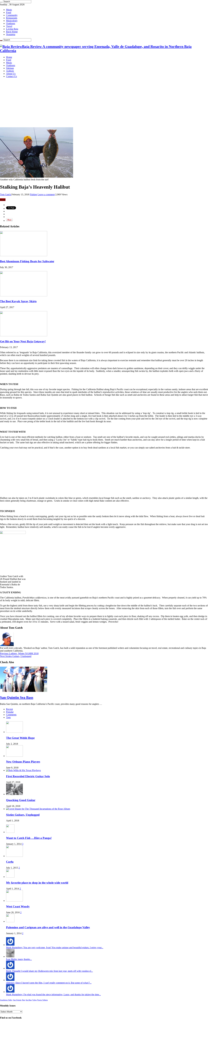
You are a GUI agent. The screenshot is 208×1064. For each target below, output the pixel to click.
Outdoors (10, 23)
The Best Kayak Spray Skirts (18, 301)
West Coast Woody (18, 906)
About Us (11, 73)
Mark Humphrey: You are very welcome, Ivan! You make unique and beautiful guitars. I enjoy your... (54, 947)
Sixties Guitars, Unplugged (15, 656)
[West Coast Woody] (14, 900)
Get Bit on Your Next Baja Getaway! (23, 341)
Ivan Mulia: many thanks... (19, 959)
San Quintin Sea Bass (16, 697)
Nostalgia (10, 34)
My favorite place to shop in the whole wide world (37, 882)
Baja (23, 1000)
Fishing (33, 194)
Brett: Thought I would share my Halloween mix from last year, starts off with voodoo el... (49, 971)
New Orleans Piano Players (23, 761)
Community (12, 15)
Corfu (10, 861)
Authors (10, 71)
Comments (11, 714)
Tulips (34, 1000)
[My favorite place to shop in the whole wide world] (10, 876)
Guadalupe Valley (6, 1000)
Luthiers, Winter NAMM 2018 (19, 653)
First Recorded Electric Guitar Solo (28, 776)
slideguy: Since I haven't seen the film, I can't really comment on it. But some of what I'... (49, 982)
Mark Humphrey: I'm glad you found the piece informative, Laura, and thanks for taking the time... (53, 994)
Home (9, 57)
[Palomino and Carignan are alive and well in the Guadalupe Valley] (10, 921)
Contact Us (11, 76)
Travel (9, 26)
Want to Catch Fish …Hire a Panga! (29, 838)
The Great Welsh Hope (20, 737)
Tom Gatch (5, 194)
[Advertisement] (104, 101)
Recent (9, 709)
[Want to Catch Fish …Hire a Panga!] (10, 832)
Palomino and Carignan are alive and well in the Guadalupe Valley (48, 927)
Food (8, 12)
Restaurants (11, 18)
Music (9, 9)
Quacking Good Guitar (20, 800)
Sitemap (10, 68)
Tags (8, 717)
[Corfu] (14, 856)
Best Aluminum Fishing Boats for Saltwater (27, 261)
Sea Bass (29, 1000)
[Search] (1, 2)
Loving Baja (12, 29)
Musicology (12, 20)
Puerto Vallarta (42, 1000)
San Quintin (17, 1000)
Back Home (12, 31)
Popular (10, 712)
